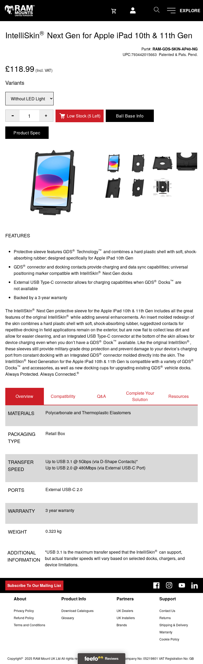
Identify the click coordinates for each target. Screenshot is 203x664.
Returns (165, 617)
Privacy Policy (24, 610)
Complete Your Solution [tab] (140, 396)
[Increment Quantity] (13, 115)
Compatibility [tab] (63, 396)
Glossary (67, 617)
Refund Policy (24, 617)
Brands (122, 625)
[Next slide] (175, 332)
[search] (156, 9)
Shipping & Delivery (173, 625)
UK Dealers (125, 610)
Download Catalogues (77, 610)
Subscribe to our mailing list (34, 585)
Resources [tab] (178, 396)
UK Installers (126, 617)
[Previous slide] (27, 332)
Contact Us (167, 610)
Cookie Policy (169, 639)
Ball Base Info (130, 116)
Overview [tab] (24, 396)
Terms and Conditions (29, 625)
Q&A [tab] (101, 396)
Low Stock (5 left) (83, 116)
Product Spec (26, 133)
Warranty (165, 632)
